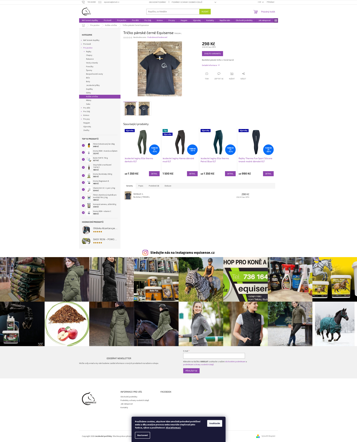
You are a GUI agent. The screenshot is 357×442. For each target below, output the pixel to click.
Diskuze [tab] (168, 185)
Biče (88, 77)
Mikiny (88, 100)
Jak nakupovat (126, 404)
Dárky (88, 92)
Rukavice (90, 59)
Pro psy (86, 119)
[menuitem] (90, 20)
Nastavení (142, 435)
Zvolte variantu (212, 53)
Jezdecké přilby (93, 85)
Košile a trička (92, 96)
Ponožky (89, 66)
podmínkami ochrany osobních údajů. (198, 364)
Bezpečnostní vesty (94, 74)
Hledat (205, 11)
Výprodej (87, 126)
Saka (88, 104)
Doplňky (89, 89)
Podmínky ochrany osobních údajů (187, 2)
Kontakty (124, 407)
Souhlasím (214, 423)
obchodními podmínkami (235, 361)
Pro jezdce (87, 47)
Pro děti (86, 108)
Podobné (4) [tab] (154, 185)
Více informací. (173, 427)
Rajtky (88, 51)
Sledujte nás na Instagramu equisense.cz (182, 252)
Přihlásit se (191, 370)
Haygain (86, 122)
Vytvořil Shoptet (268, 436)
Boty (88, 81)
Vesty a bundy (92, 62)
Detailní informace (209, 65)
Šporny (89, 70)
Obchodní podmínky (157, 2)
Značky (86, 130)
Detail (154, 173)
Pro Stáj (86, 111)
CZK (259, 2)
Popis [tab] (140, 185)
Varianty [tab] (129, 185)
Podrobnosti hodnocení (157, 37)
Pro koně (87, 44)
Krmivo (86, 115)
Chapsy (89, 55)
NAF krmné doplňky (91, 40)
